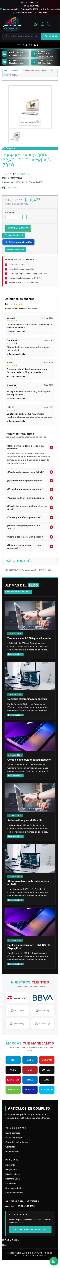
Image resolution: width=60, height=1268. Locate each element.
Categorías (30, 45)
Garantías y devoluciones (17, 1142)
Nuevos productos (14, 1188)
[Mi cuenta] (42, 24)
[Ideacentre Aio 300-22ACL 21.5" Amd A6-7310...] (15, 136)
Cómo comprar (12, 1133)
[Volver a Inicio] (5, 71)
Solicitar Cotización (30, 1229)
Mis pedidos (11, 1169)
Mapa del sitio (12, 1151)
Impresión (12, 188)
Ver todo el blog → (18, 592)
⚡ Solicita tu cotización (18, 242)
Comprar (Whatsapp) (13, 235)
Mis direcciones (12, 1174)
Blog (4, 1245)
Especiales (10, 1183)
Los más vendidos (14, 1193)
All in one (16, 71)
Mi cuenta (10, 1165)
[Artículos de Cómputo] (17, 24)
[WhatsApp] (36, 24)
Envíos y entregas (14, 1137)
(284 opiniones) (23, 174)
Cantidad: (9, 212)
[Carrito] (49, 24)
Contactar (10, 1147)
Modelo (5, 178)
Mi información (12, 1179)
